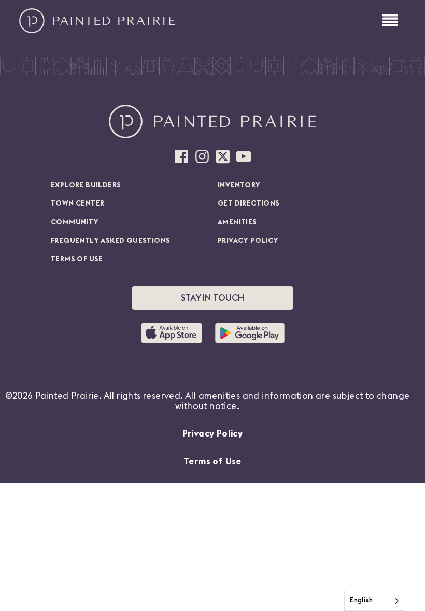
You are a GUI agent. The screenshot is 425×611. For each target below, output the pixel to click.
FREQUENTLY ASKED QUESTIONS (110, 240)
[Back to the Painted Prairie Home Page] (97, 21)
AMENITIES (237, 222)
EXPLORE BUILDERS (86, 185)
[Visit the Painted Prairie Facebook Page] (181, 156)
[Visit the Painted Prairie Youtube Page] (243, 156)
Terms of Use (212, 461)
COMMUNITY (75, 222)
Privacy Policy (212, 433)
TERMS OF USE (77, 259)
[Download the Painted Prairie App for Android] (249, 333)
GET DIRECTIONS (249, 203)
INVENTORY (239, 185)
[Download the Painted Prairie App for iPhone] (175, 333)
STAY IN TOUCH (212, 298)
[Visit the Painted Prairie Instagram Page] (202, 156)
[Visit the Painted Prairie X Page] (223, 156)
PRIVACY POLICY (248, 240)
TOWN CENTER (77, 203)
